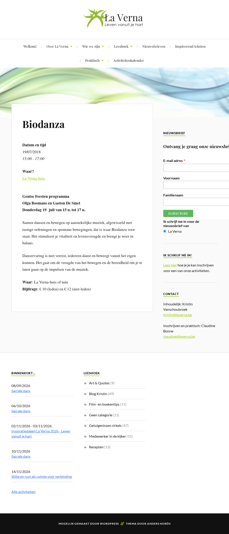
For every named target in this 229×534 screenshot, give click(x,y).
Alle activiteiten (23, 491)
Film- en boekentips (104, 404)
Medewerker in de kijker (107, 436)
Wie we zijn (91, 46)
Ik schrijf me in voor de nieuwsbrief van (181, 223)
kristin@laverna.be (177, 315)
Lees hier (170, 265)
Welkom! (30, 46)
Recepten (96, 447)
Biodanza (43, 123)
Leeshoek (121, 46)
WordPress (109, 523)
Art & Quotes (99, 383)
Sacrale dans (20, 391)
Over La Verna (57, 46)
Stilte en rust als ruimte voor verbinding (41, 476)
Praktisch (92, 60)
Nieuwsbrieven (153, 46)
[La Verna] (114, 25)
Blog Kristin (98, 393)
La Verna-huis (33, 178)
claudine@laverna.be (179, 336)
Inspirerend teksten (190, 46)
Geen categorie (100, 415)
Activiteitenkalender (128, 60)
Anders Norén (159, 523)
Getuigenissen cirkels (105, 425)
